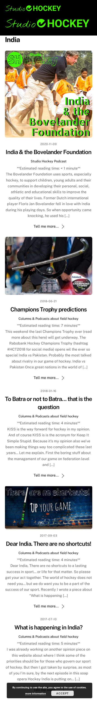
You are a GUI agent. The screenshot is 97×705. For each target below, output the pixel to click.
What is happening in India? (48, 627)
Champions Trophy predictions (48, 309)
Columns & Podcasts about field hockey (48, 318)
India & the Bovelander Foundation (48, 152)
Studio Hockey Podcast (49, 161)
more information (35, 693)
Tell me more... (46, 226)
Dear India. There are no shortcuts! (48, 543)
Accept (62, 693)
